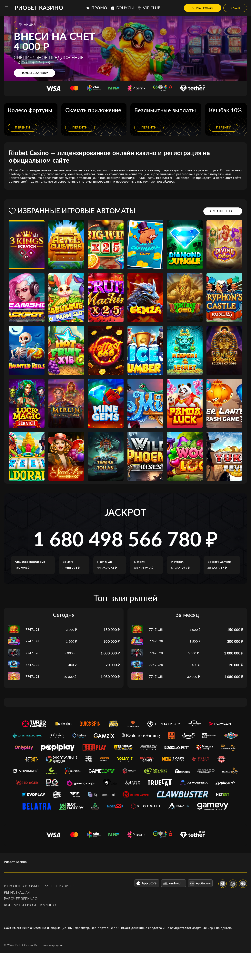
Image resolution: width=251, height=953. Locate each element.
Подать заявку (34, 72)
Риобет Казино (39, 8)
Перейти (22, 127)
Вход (235, 7)
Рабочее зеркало (21, 899)
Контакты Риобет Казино (30, 905)
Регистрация (203, 7)
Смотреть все (222, 211)
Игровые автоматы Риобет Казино (39, 886)
